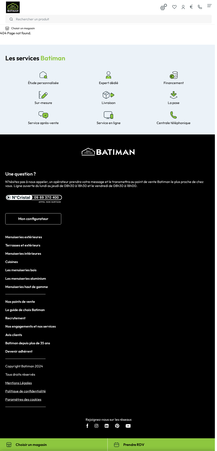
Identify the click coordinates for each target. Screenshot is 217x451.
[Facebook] (87, 426)
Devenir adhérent (18, 351)
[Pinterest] (117, 426)
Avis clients (13, 335)
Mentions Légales (18, 383)
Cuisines (11, 262)
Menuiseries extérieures (23, 237)
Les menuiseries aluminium (25, 278)
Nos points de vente (20, 301)
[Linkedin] (106, 426)
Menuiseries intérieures (23, 253)
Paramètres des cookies (23, 399)
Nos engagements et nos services (30, 326)
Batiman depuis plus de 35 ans (27, 343)
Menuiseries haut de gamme (26, 287)
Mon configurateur (33, 218)
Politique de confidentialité (25, 391)
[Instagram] (96, 426)
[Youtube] (128, 426)
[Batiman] (12, 7)
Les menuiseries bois (20, 270)
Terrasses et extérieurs (22, 245)
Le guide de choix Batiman (25, 310)
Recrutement (15, 318)
